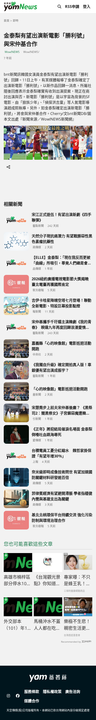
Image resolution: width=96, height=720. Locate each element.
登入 (86, 6)
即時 (15, 21)
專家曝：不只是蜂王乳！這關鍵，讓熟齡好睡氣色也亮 (77, 580)
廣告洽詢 (72, 691)
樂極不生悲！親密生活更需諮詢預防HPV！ (77, 624)
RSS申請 (72, 6)
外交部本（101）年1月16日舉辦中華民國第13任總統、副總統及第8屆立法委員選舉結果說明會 (18, 624)
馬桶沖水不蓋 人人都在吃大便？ (47, 624)
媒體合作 (31, 700)
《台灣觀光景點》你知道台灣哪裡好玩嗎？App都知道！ (47, 580)
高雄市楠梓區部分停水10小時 (17, 580)
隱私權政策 (52, 691)
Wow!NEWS (12, 52)
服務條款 (31, 691)
